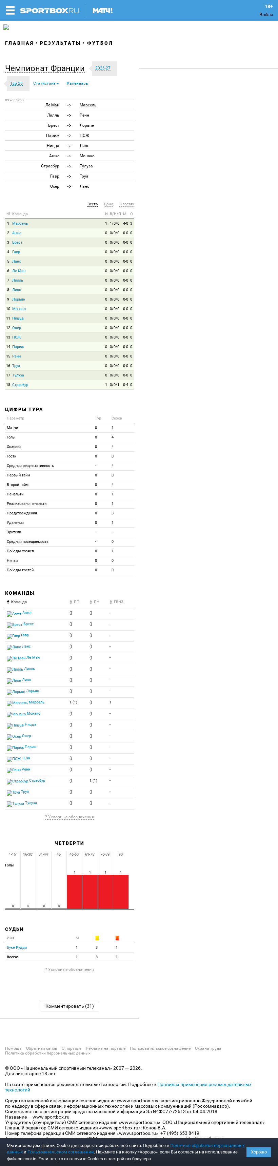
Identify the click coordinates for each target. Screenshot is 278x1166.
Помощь (13, 1048)
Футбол (100, 43)
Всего (92, 204)
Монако (19, 309)
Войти (266, 14)
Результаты (60, 43)
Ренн (16, 356)
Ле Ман (18, 271)
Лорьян (18, 299)
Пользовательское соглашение (160, 1048)
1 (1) (73, 702)
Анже (16, 233)
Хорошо (259, 1151)
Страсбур (20, 385)
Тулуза (18, 375)
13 (8, 337)
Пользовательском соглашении (60, 1151)
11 (8, 318)
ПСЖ (16, 337)
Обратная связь (41, 1048)
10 (8, 309)
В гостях (126, 204)
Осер (16, 328)
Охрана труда (208, 1048)
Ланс (16, 261)
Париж (18, 347)
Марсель (20, 223)
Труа (16, 366)
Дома (108, 204)
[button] (47, 68)
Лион (16, 290)
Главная (19, 43)
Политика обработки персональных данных (48, 1053)
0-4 (125, 385)
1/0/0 (114, 223)
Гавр (16, 252)
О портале (71, 1048)
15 (8, 356)
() (71, 613)
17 (8, 375)
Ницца (18, 318)
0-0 (125, 233)
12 (8, 328)
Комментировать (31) (69, 1006)
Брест (17, 242)
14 (8, 347)
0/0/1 (114, 385)
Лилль (17, 280)
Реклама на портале (105, 1048)
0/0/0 (114, 233)
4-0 (125, 223)
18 (8, 385)
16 (8, 366)
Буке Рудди (17, 947)
